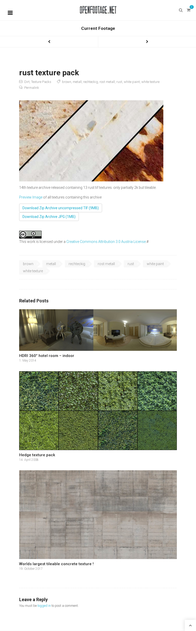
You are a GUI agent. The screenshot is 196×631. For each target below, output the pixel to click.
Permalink (31, 88)
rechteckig (90, 82)
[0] (188, 10)
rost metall (107, 82)
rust (119, 82)
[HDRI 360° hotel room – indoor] (98, 330)
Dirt (27, 82)
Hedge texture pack (37, 455)
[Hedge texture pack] (98, 410)
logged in (44, 606)
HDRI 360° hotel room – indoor (46, 355)
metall (77, 82)
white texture (150, 82)
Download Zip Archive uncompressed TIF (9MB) (60, 208)
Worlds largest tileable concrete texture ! (56, 564)
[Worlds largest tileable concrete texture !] (98, 514)
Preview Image (30, 197)
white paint (132, 82)
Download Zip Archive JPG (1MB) (49, 217)
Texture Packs (41, 82)
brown (66, 82)
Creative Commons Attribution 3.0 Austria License (106, 242)
